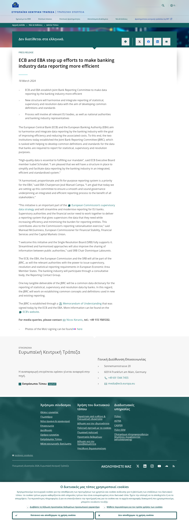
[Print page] (125, 42)
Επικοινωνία (47, 426)
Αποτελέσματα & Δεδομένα (98, 19)
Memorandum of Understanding (82, 304)
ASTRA (117, 421)
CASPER (118, 425)
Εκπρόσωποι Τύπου (34, 384)
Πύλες (117, 416)
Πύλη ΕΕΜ (119, 430)
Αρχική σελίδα (18, 25)
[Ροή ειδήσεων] (174, 466)
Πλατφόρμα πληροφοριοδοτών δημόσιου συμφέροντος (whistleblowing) (131, 437)
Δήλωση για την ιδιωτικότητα (93, 424)
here (79, 329)
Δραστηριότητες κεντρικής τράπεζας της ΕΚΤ (152, 19)
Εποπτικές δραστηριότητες (70, 19)
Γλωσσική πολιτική (87, 432)
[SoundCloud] (166, 466)
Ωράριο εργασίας (49, 435)
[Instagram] (152, 466)
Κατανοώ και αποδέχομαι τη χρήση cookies (53, 515)
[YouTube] (159, 466)
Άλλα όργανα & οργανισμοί (55, 421)
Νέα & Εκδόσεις (121, 19)
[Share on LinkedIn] (157, 42)
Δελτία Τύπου (52, 25)
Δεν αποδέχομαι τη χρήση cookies (136, 515)
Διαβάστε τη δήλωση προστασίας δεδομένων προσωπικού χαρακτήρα (65, 507)
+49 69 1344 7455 (118, 378)
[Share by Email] (166, 42)
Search (163, 5)
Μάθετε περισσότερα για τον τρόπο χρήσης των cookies (135, 507)
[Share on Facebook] (148, 42)
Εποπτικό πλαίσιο (45, 19)
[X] (138, 466)
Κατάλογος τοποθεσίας (24, 455)
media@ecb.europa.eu (121, 384)
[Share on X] (139, 42)
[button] (168, 5)
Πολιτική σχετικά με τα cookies (94, 428)
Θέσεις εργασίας (49, 412)
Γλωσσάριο (46, 417)
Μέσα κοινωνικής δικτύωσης (55, 444)
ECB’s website (31, 312)
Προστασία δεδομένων (89, 437)
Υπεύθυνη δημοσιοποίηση (91, 448)
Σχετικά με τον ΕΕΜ (23, 19)
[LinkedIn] (145, 466)
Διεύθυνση (46, 430)
